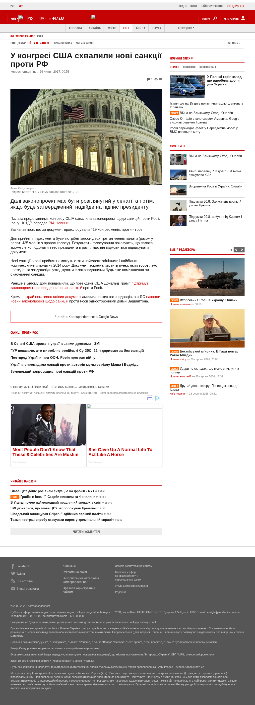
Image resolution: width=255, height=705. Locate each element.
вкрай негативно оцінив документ (52, 296)
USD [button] (42, 18)
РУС (12, 6)
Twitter (20, 574)
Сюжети (176, 146)
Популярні (189, 67)
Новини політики (180, 304)
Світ (126, 28)
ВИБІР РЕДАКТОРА (182, 249)
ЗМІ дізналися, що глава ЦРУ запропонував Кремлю (58, 508)
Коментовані (207, 67)
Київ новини (177, 393)
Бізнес (140, 28)
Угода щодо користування (131, 585)
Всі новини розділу (22, 36)
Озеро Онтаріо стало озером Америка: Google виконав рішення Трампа (204, 120)
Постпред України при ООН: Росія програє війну (52, 357)
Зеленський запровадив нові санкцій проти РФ (52, 371)
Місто (112, 28)
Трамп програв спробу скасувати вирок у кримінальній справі (66, 520)
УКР (21, 6)
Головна (75, 28)
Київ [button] (13, 18)
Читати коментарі (86, 531)
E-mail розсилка (27, 588)
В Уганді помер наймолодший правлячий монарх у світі (61, 502)
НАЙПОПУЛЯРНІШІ (212, 6)
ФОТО (193, 6)
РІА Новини (58, 223)
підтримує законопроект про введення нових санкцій (79, 285)
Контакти (69, 566)
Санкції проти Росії (36, 387)
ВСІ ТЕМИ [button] (233, 43)
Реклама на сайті (75, 572)
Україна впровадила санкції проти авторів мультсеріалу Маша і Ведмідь (74, 364)
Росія (40, 36)
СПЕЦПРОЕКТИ (236, 6)
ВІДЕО (183, 6)
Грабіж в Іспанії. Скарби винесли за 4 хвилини (58, 497)
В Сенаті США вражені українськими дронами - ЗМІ (55, 344)
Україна (95, 28)
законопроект (87, 387)
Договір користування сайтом (133, 565)
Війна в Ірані (60, 43)
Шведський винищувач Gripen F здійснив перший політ (60, 514)
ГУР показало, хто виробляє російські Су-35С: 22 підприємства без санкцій (77, 350)
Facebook (23, 566)
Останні (174, 67)
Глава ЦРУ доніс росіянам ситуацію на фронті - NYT (57, 491)
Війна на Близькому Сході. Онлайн (202, 113)
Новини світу (180, 58)
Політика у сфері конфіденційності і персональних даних (128, 576)
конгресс (70, 387)
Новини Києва (63, 43)
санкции (103, 387)
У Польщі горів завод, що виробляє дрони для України (225, 80)
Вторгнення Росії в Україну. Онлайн (215, 186)
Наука (156, 28)
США (60, 387)
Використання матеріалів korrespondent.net (81, 580)
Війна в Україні (85, 43)
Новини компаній (180, 376)
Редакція (120, 591)
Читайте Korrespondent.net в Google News (86, 317)
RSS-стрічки (25, 581)
